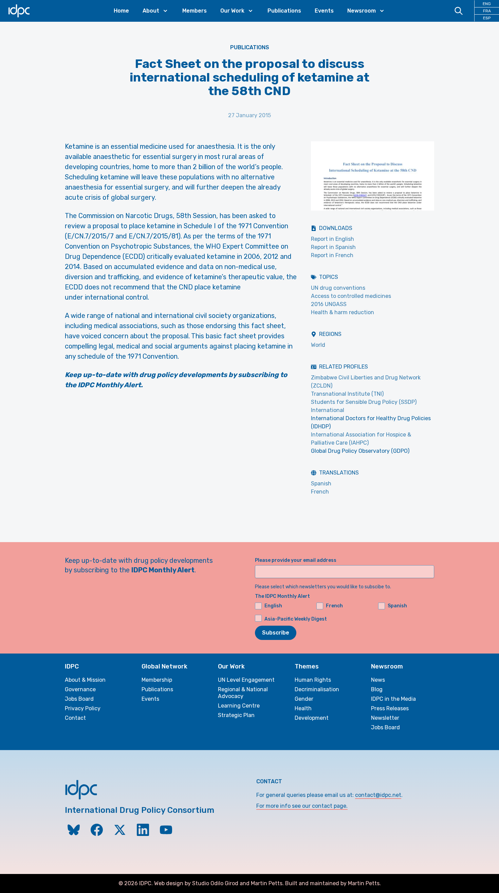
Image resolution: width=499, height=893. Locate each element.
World (318, 345)
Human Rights (313, 680)
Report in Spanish (333, 247)
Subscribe (275, 632)
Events (324, 10)
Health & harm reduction (342, 312)
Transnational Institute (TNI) (347, 394)
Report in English (332, 239)
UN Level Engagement (246, 680)
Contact (75, 718)
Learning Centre (239, 705)
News (378, 680)
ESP (487, 18)
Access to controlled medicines (351, 296)
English (273, 606)
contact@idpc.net (378, 795)
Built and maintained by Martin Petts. (333, 883)
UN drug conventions (338, 288)
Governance (80, 689)
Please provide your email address (295, 560)
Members (194, 10)
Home (121, 10)
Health (303, 708)
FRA (487, 10)
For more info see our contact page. (302, 806)
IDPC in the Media (393, 699)
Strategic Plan (236, 715)
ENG (487, 3)
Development (312, 718)
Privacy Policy (82, 708)
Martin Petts (266, 883)
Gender (304, 699)
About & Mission (85, 680)
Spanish (321, 483)
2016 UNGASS (329, 304)
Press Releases (390, 708)
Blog (377, 689)
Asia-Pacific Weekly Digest (295, 619)
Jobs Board (79, 699)
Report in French (332, 255)
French (320, 491)
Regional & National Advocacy (243, 692)
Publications (284, 10)
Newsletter (385, 718)
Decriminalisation (317, 689)
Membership (157, 680)
